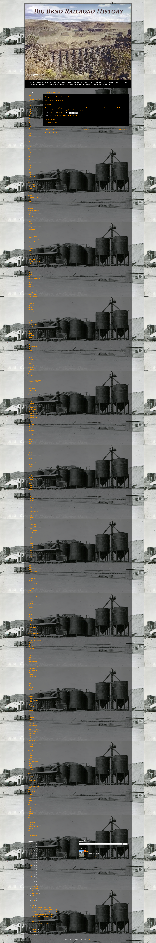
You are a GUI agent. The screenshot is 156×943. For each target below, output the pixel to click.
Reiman (30, 651)
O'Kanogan (31, 588)
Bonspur (30, 248)
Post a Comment (52, 122)
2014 (32, 872)
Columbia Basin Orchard (32, 291)
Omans (30, 601)
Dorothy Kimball (32, 346)
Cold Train (31, 286)
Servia (30, 708)
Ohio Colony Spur (33, 597)
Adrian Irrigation (33, 186)
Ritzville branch (32, 661)
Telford (30, 748)
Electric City (31, 361)
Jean (29, 456)
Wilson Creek (32, 820)
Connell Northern (33, 296)
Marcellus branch (33, 511)
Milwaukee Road (33, 532)
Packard (30, 607)
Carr (29, 270)
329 (29, 126)
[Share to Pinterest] (77, 113)
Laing (30, 475)
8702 (29, 165)
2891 (29, 111)
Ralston (30, 642)
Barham (30, 225)
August (34, 895)
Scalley (30, 689)
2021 (32, 855)
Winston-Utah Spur (33, 826)
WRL (29, 833)
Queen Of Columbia (34, 633)
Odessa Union (32, 594)
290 (29, 113)
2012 (32, 877)
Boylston (30, 250)
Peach (30, 618)
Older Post (123, 129)
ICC (29, 445)
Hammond (31, 424)
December (35, 886)
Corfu (30, 301)
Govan (30, 405)
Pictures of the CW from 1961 (40, 924)
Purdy (30, 631)
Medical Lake (32, 526)
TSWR (30, 759)
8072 (29, 161)
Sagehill (30, 687)
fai (29, 373)
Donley (30, 342)
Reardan (30, 646)
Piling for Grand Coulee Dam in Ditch (42, 916)
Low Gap (31, 500)
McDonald (31, 522)
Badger (30, 221)
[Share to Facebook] (75, 113)
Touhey (30, 755)
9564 (29, 174)
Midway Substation (33, 530)
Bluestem (31, 244)
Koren (30, 471)
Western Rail (32, 807)
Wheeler (30, 811)
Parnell (30, 614)
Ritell (29, 659)
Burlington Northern (34, 261)
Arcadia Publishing (33, 210)
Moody (30, 550)
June (33, 900)
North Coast (31, 578)
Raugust (30, 644)
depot (30, 333)
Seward (30, 710)
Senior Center (32, 706)
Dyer (29, 352)
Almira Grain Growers (34, 197)
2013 (32, 874)
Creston (30, 309)
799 (29, 159)
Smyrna (30, 721)
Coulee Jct (31, 305)
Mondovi (30, 543)
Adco (29, 180)
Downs (30, 350)
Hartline (30, 432)
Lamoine (30, 477)
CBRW (30, 272)
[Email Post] (66, 112)
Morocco (30, 554)
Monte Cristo (32, 545)
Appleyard (31, 208)
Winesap (30, 824)
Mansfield (31, 509)
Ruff (29, 685)
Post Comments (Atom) (59, 133)
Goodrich (31, 403)
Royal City (31, 681)
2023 (32, 851)
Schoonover (31, 696)
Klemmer (31, 468)
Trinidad (30, 757)
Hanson (65, 115)
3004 (29, 118)
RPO (29, 683)
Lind (29, 494)
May (33, 902)
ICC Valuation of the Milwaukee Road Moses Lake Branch (48, 919)
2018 (32, 862)
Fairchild (30, 376)
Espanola (31, 369)
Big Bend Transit (33, 242)
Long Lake (31, 498)
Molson (30, 541)
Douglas (30, 348)
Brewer (30, 252)
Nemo (30, 573)
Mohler (30, 537)
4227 (29, 150)
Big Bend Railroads (33, 239)
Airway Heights (32, 190)
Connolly (30, 299)
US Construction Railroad (33, 762)
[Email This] (70, 113)
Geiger (30, 396)
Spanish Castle (32, 725)
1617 (29, 95)
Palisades (31, 612)
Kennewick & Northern (32, 463)
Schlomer (31, 694)
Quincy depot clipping (34, 640)
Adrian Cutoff (32, 184)
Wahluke (30, 774)
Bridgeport (31, 255)
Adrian (30, 182)
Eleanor (30, 359)
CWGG (30, 318)
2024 (32, 848)
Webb (30, 798)
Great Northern (32, 417)
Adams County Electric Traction (33, 177)
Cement (30, 276)
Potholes (30, 625)
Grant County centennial (32, 410)
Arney (30, 212)
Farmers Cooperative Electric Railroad (34, 381)
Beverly (30, 234)
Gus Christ (31, 422)
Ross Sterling (32, 676)
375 (29, 135)
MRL (29, 563)
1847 (29, 97)
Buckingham (31, 259)
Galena (30, 394)
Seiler (30, 704)
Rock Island (31, 668)
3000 (29, 116)
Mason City (31, 515)
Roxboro (30, 679)
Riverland (31, 664)
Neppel (30, 576)
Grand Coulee (58, 115)
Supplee (30, 744)
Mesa (30, 528)
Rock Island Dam (33, 670)
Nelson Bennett (32, 571)
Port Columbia (32, 622)
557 (29, 154)
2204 (29, 103)
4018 (29, 142)
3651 (29, 133)
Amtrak (30, 201)
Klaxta (30, 466)
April (33, 905)
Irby (29, 448)
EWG (29, 371)
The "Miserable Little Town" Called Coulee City (45, 912)
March (34, 926)
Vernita (30, 767)
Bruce (30, 257)
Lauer (30, 485)
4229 (29, 152)
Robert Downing (33, 666)
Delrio (30, 329)
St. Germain (31, 735)
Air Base (30, 188)
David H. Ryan (32, 324)
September (35, 893)
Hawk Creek (31, 435)
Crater (30, 307)
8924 (29, 167)
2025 (32, 846)
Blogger (88, 939)
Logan (30, 496)
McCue (30, 520)
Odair (30, 590)
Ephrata (30, 363)
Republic (30, 655)
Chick (30, 284)
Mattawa (30, 517)
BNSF (30, 246)
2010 (32, 881)
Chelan (30, 282)
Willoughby (31, 818)
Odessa (30, 592)
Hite (29, 443)
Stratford (30, 742)
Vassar (30, 765)
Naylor (30, 567)
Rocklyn (30, 674)
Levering (30, 489)
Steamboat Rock (33, 740)
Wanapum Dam (32, 776)
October (34, 891)
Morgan (30, 552)
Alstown (30, 199)
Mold (29, 539)
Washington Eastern (34, 784)
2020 (32, 858)
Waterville (31, 789)
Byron (30, 263)
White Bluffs (31, 813)
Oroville (30, 603)
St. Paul (30, 738)
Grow (30, 419)
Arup (29, 214)
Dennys (30, 331)
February (34, 929)
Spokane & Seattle (33, 731)
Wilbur (30, 815)
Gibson (30, 399)
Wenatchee (31, 802)
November (35, 888)
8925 (29, 170)
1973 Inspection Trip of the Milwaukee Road (44, 909)
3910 (29, 139)
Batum (30, 232)
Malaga (30, 507)
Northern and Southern (32, 581)
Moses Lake (31, 561)
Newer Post (49, 129)
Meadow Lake (32, 524)
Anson (30, 203)
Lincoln (30, 492)
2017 (32, 865)
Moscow (30, 556)
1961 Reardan (36, 921)
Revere (30, 657)
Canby (30, 267)
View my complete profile (91, 856)
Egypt (30, 357)
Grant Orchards (32, 413)
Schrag (30, 698)
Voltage (30, 769)
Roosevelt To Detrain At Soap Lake (41, 907)
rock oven (31, 672)
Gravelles (31, 415)
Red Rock (31, 648)
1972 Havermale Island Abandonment (42, 914)
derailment (31, 335)
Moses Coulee (32, 558)
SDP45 (88, 851)
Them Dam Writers (33, 751)
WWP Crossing (32, 835)
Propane (30, 629)
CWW (30, 320)
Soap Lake (31, 723)
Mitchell (30, 535)
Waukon (30, 794)
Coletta (30, 288)
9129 (29, 172)
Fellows (30, 383)
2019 (32, 860)
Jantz (30, 452)
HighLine (30, 439)
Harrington (31, 430)
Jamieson (31, 450)
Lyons (30, 502)
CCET (30, 274)
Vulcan (30, 771)
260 (29, 109)
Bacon (30, 219)
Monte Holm (31, 548)
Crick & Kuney (32, 311)
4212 (29, 148)
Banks (30, 223)
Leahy (30, 487)
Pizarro (30, 620)
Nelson (30, 569)
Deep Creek (31, 327)
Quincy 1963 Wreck (34, 638)
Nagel (30, 565)
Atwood (30, 216)
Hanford (30, 426)
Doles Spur (31, 340)
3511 (29, 129)
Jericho (30, 458)
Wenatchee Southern (34, 805)
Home (86, 129)
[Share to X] (73, 113)
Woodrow (31, 831)
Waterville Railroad (33, 792)
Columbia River (32, 294)
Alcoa (30, 193)
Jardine (30, 454)
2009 (32, 884)
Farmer (30, 378)
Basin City (31, 227)
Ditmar (30, 337)
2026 (32, 843)
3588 (29, 131)
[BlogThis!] (71, 113)
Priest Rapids (32, 627)
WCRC (30, 796)
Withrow (30, 828)
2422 (29, 107)
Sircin (30, 719)
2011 (31, 879)
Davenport (31, 322)
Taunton (30, 746)
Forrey (30, 386)
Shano (30, 712)
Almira (51, 115)
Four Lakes (31, 388)
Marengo (31, 513)
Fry (29, 392)
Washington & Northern (32, 781)
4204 (29, 146)
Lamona (30, 479)
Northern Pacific (72, 115)
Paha (29, 609)
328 (29, 124)
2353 (29, 105)
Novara (30, 586)
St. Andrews (31, 733)
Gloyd (30, 401)
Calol (29, 265)
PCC (29, 616)
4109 (29, 144)
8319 (29, 163)
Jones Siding (32, 460)
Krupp (30, 473)
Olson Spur (31, 599)
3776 (29, 137)
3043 (29, 120)
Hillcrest (30, 441)
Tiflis (29, 753)
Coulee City (31, 303)
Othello (30, 605)
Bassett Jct (31, 229)
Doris (29, 344)
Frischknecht (32, 390)
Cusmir (30, 314)
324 (29, 122)
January (34, 931)
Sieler (30, 715)
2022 (32, 853)
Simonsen (31, 717)
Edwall (30, 355)
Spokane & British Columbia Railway (33, 728)
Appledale (31, 206)
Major (30, 504)
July (33, 898)
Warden (30, 778)
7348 (29, 157)
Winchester (31, 822)
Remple (30, 653)
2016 (32, 867)
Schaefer (31, 692)
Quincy (30, 635)
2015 (32, 869)
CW (29, 316)
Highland (30, 437)
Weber (30, 800)
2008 (32, 934)
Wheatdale (31, 809)
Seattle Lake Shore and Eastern (33, 701)
